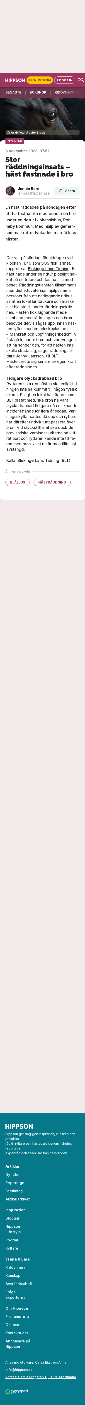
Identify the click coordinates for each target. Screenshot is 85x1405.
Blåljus (17, 482)
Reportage (14, 1182)
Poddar (11, 1240)
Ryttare (11, 1248)
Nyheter (15, 140)
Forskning (14, 1191)
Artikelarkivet (17, 1199)
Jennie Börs (28, 188)
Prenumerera (39, 80)
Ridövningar (16, 1267)
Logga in (64, 80)
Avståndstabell (18, 1283)
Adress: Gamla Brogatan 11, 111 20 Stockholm (40, 1377)
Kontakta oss (16, 1333)
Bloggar (12, 1218)
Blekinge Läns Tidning (49, 268)
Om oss (12, 1324)
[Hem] (16, 80)
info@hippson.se (19, 1370)
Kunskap (13, 1275)
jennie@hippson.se (34, 193)
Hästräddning (52, 482)
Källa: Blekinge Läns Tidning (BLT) (38, 460)
